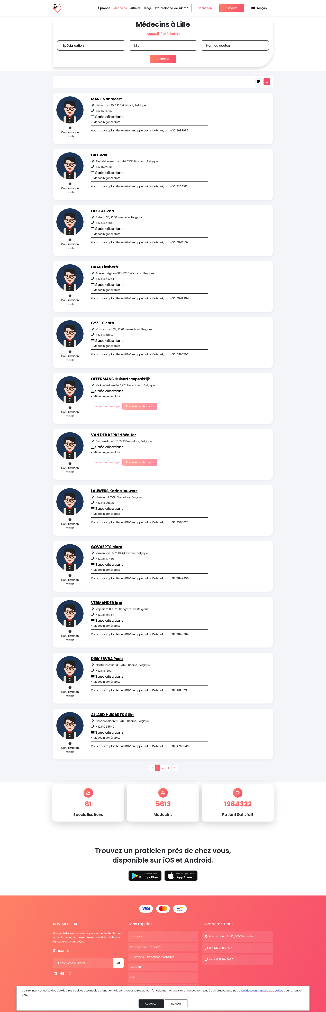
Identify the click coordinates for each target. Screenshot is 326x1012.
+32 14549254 (105, 279)
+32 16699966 (104, 111)
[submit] (118, 963)
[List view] (267, 81)
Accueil (153, 33)
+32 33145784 (105, 615)
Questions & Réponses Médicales (152, 957)
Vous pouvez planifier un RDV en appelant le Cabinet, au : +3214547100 (139, 242)
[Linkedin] (55, 973)
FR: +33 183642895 (221, 959)
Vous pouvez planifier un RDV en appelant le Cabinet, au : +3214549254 (140, 298)
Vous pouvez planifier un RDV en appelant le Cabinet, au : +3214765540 (140, 746)
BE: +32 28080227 (220, 948)
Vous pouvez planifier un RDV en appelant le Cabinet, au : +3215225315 (139, 186)
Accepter (151, 1004)
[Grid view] (258, 81)
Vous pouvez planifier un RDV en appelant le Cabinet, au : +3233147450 (140, 578)
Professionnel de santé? (146, 947)
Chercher (163, 59)
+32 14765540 (105, 727)
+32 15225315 (104, 167)
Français (261, 8)
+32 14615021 (104, 671)
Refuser (176, 1004)
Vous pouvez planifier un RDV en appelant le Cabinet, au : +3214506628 (139, 522)
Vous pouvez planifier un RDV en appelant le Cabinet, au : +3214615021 (139, 690)
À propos (136, 936)
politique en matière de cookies (262, 990)
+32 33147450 (105, 559)
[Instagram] (69, 973)
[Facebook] (62, 973)
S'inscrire (232, 8)
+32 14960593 (105, 335)
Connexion (205, 8)
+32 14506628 (105, 503)
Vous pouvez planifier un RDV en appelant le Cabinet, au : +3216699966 (139, 130)
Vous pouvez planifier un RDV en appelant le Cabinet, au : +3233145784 (140, 634)
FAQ (132, 977)
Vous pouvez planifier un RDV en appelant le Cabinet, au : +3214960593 (139, 354)
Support (135, 967)
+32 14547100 (104, 223)
